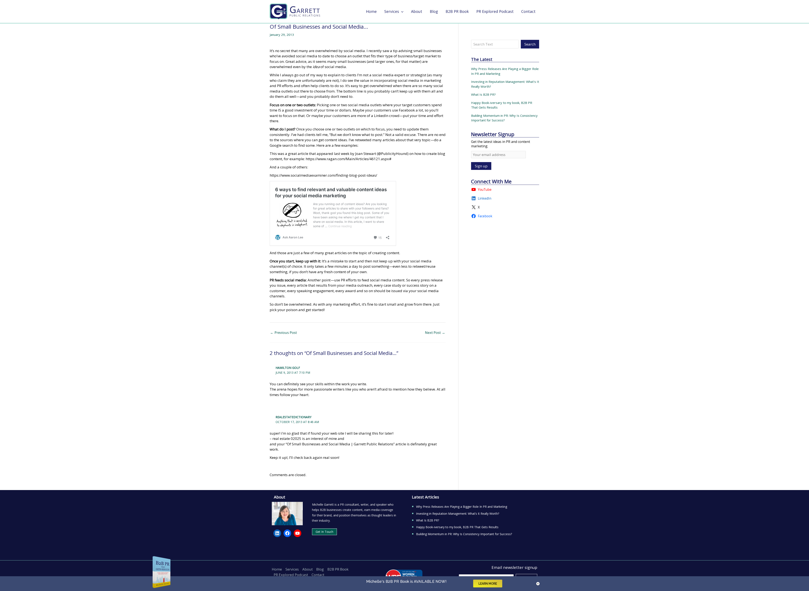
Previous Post (283, 332)
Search (530, 44)
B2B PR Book (337, 569)
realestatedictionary (293, 417)
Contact (318, 574)
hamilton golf (288, 368)
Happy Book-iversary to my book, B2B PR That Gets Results (457, 527)
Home (277, 569)
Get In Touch (324, 532)
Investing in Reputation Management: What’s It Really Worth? (457, 514)
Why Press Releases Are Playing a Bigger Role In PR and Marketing (461, 507)
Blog (320, 569)
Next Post (435, 332)
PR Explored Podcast (291, 574)
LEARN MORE (487, 583)
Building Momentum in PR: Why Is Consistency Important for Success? (464, 534)
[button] (401, 11)
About (307, 569)
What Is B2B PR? (483, 94)
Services (292, 569)
